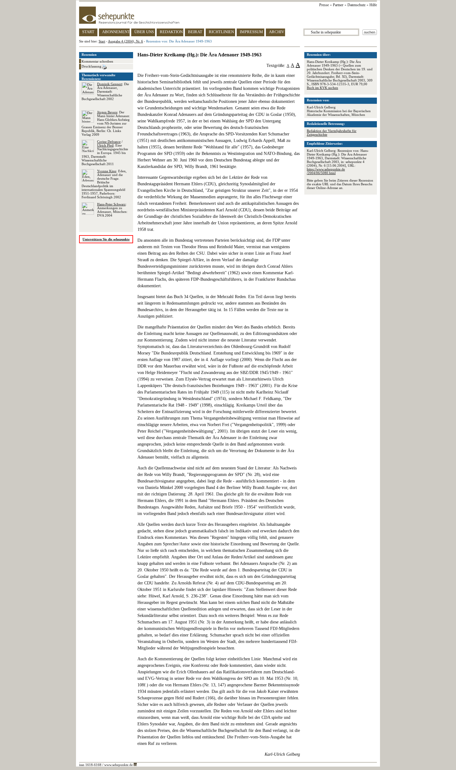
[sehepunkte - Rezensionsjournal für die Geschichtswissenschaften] (228, 15)
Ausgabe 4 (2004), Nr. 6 (125, 41)
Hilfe (373, 5)
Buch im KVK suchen (322, 88)
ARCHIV (276, 31)
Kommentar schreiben (97, 61)
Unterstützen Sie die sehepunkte (106, 239)
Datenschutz (356, 5)
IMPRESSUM (251, 31)
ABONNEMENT (116, 31)
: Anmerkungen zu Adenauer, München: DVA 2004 (112, 209)
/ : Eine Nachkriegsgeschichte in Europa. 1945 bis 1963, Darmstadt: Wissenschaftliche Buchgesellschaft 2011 (105, 153)
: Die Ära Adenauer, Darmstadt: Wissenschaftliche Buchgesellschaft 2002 (105, 91)
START (88, 31)
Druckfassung (92, 66)
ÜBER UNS (144, 31)
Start (102, 41)
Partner (338, 5)
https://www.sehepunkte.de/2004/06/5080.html (326, 171)
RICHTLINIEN (221, 31)
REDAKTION (171, 31)
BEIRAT (195, 31)
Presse (324, 5)
